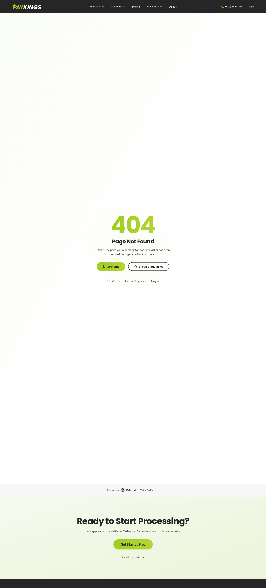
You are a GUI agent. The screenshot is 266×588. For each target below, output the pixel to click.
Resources (153, 6)
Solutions (116, 6)
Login (251, 6)
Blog (153, 281)
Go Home (113, 266)
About (173, 6)
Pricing (136, 6)
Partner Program (134, 281)
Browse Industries (151, 266)
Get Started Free (133, 544)
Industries (95, 6)
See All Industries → (133, 557)
